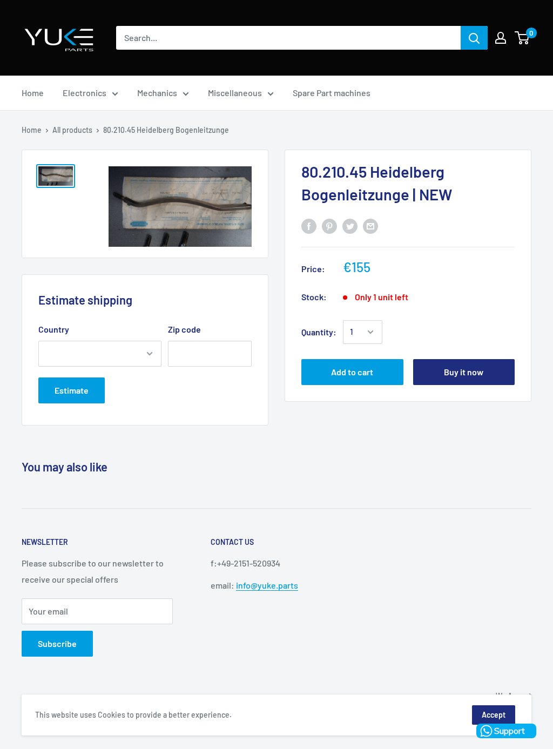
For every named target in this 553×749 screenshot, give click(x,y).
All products (72, 129)
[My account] (500, 38)
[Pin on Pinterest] (329, 225)
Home (33, 92)
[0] (522, 37)
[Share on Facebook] (308, 225)
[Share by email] (370, 225)
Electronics (84, 92)
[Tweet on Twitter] (350, 225)
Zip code (184, 329)
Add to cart (352, 372)
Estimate (72, 390)
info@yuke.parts (267, 585)
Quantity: (318, 332)
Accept (493, 714)
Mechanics (157, 92)
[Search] (474, 38)
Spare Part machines (331, 92)
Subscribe (57, 643)
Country (53, 329)
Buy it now (463, 372)
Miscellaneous (235, 92)
